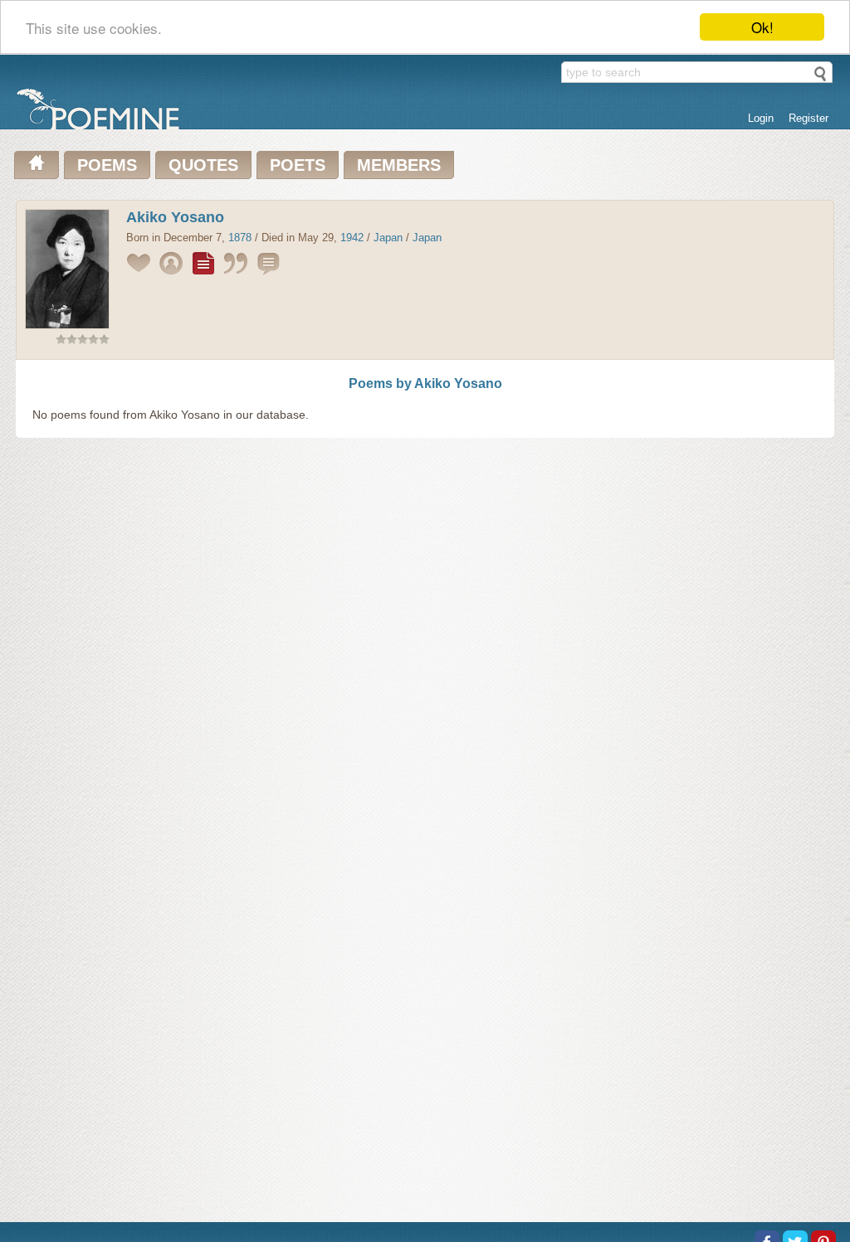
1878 (240, 237)
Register (808, 118)
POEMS (107, 165)
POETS (297, 165)
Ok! (762, 27)
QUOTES (203, 165)
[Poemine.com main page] (36, 165)
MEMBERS (399, 165)
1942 (352, 237)
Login (761, 118)
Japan (388, 237)
